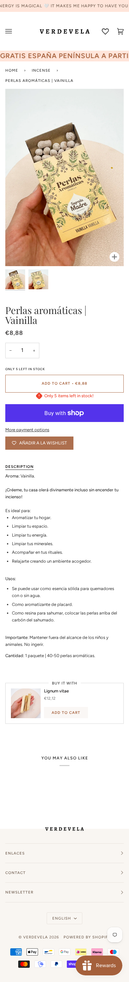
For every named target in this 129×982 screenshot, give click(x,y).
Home (11, 70)
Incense (41, 70)
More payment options (27, 429)
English (62, 918)
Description (19, 466)
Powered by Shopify (87, 937)
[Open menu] (12, 31)
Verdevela (35, 937)
